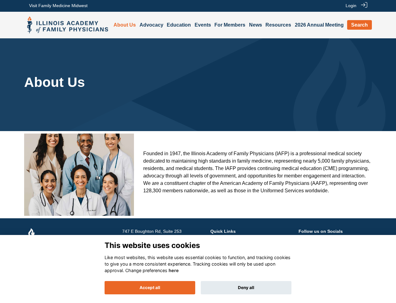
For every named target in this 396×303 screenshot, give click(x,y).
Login (351, 5)
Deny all (246, 287)
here (174, 270)
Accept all (150, 287)
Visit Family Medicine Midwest (58, 5)
